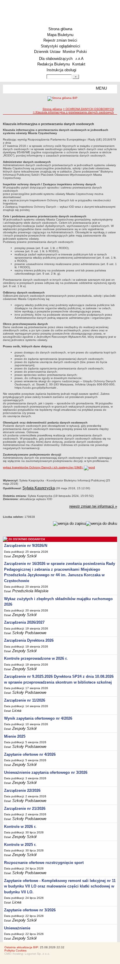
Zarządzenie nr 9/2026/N (25, 545)
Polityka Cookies (15, 950)
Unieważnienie (17, 928)
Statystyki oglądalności (60, 46)
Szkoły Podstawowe (29, 633)
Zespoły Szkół (24, 556)
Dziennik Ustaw (47, 51)
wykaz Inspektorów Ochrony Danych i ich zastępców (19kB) (43, 467)
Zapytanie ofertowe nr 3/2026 (30, 910)
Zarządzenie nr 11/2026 (24, 700)
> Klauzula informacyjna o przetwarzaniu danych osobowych (73, 112)
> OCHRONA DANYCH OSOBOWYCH (88, 109)
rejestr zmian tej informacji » (93, 506)
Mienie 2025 (14, 736)
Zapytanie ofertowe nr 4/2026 (30, 754)
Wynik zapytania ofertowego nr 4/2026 (38, 718)
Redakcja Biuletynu (53, 64)
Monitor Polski (75, 51)
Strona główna (60, 29)
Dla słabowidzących (56, 58)
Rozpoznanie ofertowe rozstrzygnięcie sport (44, 862)
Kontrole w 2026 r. (20, 826)
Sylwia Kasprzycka (38, 488)
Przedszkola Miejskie (30, 591)
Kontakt (78, 64)
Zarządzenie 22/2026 (22, 790)
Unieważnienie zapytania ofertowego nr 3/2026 (45, 772)
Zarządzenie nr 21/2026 (24, 808)
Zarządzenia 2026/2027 (24, 622)
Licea (16, 710)
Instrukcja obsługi (61, 70)
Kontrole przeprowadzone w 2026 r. (36, 658)
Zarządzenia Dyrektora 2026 (29, 640)
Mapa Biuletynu (60, 35)
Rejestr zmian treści (60, 40)
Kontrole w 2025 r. (20, 844)
